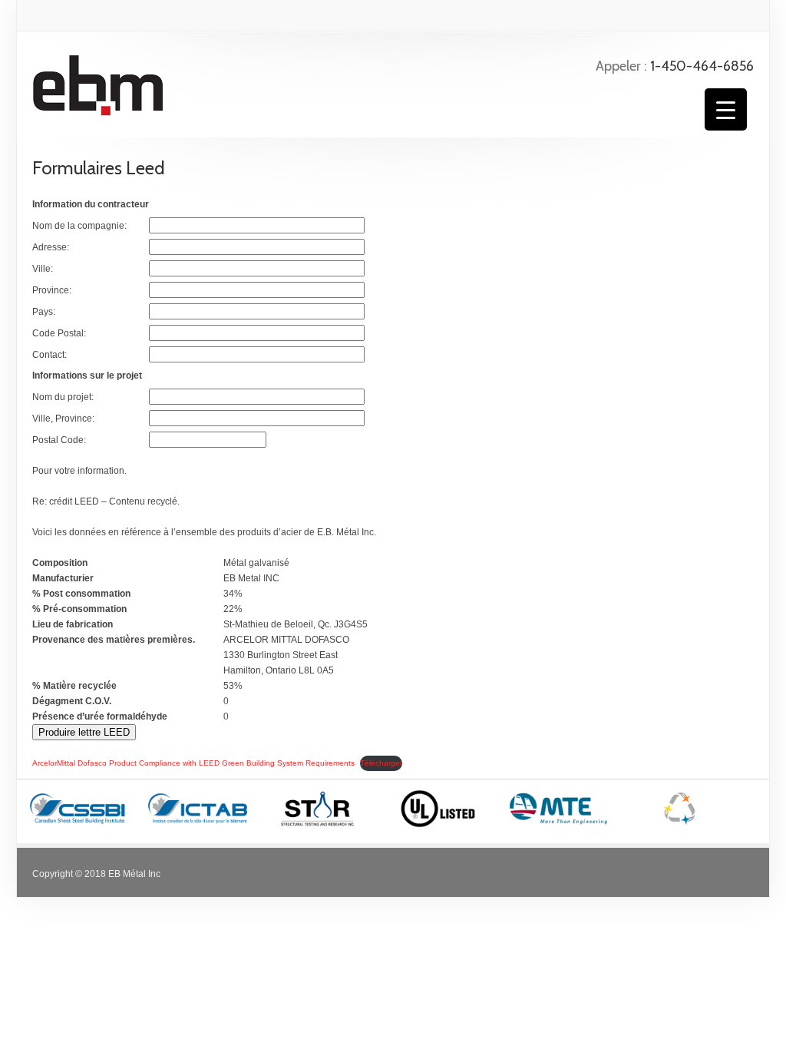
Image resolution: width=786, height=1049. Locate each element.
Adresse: (50, 247)
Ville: (42, 268)
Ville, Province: (63, 418)
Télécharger (381, 763)
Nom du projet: (63, 397)
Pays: (43, 311)
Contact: (49, 354)
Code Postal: (59, 333)
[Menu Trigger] (726, 109)
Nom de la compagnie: (79, 225)
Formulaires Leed (98, 168)
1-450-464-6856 (702, 66)
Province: (51, 290)
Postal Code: (59, 440)
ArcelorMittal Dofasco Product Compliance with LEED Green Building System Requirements (193, 763)
